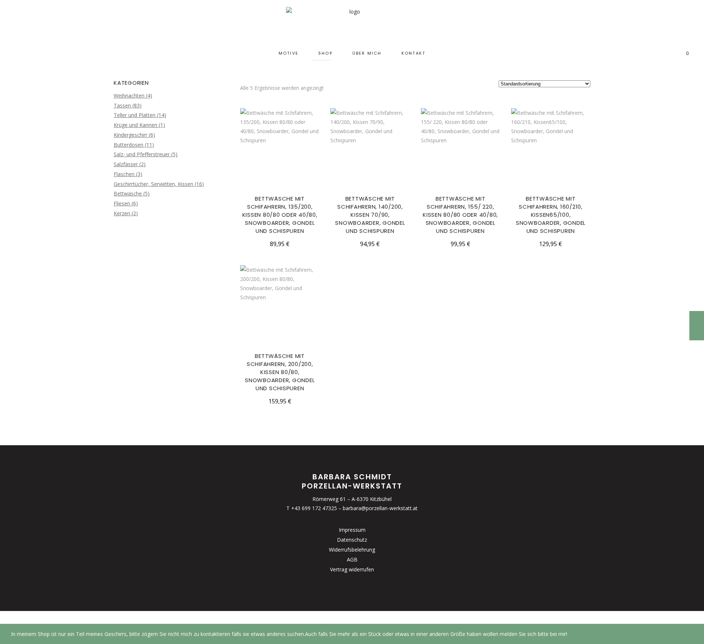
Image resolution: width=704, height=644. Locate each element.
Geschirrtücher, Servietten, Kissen (153, 183)
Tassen (122, 105)
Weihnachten (129, 95)
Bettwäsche (128, 193)
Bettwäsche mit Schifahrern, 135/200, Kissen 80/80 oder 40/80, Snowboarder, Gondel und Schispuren (280, 215)
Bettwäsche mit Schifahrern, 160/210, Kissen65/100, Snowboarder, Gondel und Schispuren (551, 215)
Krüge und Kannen (135, 124)
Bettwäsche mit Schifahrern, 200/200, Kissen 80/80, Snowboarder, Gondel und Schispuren (280, 372)
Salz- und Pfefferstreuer (142, 154)
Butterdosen (128, 144)
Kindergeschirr (130, 134)
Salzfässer (126, 164)
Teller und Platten (134, 114)
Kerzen (122, 213)
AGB (352, 559)
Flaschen (124, 174)
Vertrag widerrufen (352, 569)
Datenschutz (352, 539)
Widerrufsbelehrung (352, 549)
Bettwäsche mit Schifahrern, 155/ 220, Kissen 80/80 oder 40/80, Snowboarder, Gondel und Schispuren (460, 215)
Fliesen (122, 203)
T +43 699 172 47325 (311, 508)
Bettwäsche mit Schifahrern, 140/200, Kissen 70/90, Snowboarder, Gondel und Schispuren (370, 215)
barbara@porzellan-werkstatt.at (380, 508)
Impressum (352, 529)
